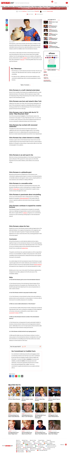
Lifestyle (56, 6)
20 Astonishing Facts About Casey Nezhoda (13, 416)
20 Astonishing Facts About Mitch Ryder (53, 43)
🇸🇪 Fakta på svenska (51, 444)
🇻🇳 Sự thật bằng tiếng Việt (42, 450)
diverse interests (38, 264)
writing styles (16, 189)
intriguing (25, 57)
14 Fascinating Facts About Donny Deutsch (53, 31)
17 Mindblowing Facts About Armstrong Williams (54, 47)
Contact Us (49, 440)
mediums (25, 212)
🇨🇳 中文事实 (28, 451)
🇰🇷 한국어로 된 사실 (51, 447)
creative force (25, 248)
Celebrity (6, 6)
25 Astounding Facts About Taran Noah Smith (41, 433)
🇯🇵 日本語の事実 (41, 447)
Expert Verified (30, 14)
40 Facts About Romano (14, 399)
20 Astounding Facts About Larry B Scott (27, 433)
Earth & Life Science (25, 6)
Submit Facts (52, 441)
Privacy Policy (44, 441)
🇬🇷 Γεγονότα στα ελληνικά (51, 446)
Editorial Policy (25, 440)
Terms (38, 441)
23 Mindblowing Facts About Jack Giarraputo (27, 416)
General (42, 6)
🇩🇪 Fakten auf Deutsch (27, 443)
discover (22, 59)
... (67, 6)
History (45, 6)
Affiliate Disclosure (26, 441)
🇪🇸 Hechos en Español (48, 443)
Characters (11, 6)
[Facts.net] (7, 2)
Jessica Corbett (50, 11)
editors (23, 360)
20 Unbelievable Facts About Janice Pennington (40, 416)
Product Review (41, 440)
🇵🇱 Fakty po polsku (46, 448)
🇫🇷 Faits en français (38, 443)
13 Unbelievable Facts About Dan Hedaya (53, 433)
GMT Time (46, 75)
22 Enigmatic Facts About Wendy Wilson (53, 416)
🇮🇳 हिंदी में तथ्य (18, 447)
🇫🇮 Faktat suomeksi (29, 446)
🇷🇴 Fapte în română (20, 450)
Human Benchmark (47, 81)
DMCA (34, 441)
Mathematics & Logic (62, 6)
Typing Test (46, 78)
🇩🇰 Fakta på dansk (41, 444)
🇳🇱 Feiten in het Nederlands (35, 448)
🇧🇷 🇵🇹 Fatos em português (30, 444)
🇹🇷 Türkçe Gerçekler (20, 451)
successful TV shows (14, 312)
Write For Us (18, 441)
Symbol (45, 72)
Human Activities (51, 6)
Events (30, 6)
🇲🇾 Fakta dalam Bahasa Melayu (22, 448)
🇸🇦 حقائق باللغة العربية (39, 446)
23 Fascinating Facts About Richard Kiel (53, 27)
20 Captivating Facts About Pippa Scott (13, 433)
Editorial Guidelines (39, 14)
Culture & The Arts (17, 6)
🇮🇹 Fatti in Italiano (19, 444)
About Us (18, 440)
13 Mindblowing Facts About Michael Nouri (53, 39)
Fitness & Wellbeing (36, 6)
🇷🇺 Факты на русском (30, 450)
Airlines (2, 6)
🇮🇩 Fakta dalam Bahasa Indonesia (29, 447)
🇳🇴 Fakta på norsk (19, 446)
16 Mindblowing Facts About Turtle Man (53, 35)
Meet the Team (33, 440)
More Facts (18, 443)
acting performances (24, 198)
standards (29, 359)
